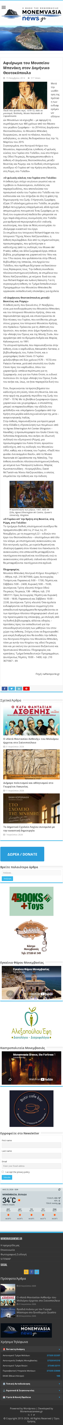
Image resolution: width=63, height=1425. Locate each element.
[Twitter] (36, 1272)
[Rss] (26, 1272)
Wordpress (29, 1408)
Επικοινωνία (8, 1249)
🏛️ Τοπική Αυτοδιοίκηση (16, 1383)
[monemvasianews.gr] (31, 12)
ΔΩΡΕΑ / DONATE (22, 854)
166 (58, 1376)
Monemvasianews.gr (31, 1411)
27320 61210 (53, 1360)
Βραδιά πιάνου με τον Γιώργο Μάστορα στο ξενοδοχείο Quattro (36, 1310)
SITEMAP (6, 1259)
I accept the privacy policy (17, 1172)
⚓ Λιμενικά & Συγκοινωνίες (18, 1390)
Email (4, 1161)
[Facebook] (31, 1272)
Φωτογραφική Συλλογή (14, 1254)
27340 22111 (54, 1365)
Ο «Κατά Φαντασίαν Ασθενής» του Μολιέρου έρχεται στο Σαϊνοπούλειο (38, 1299)
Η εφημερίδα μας (10, 1245)
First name (7, 1140)
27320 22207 (53, 1355)
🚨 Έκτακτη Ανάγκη (14, 1349)
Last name (7, 1151)
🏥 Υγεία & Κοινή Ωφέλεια (17, 1397)
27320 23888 (53, 1371)
